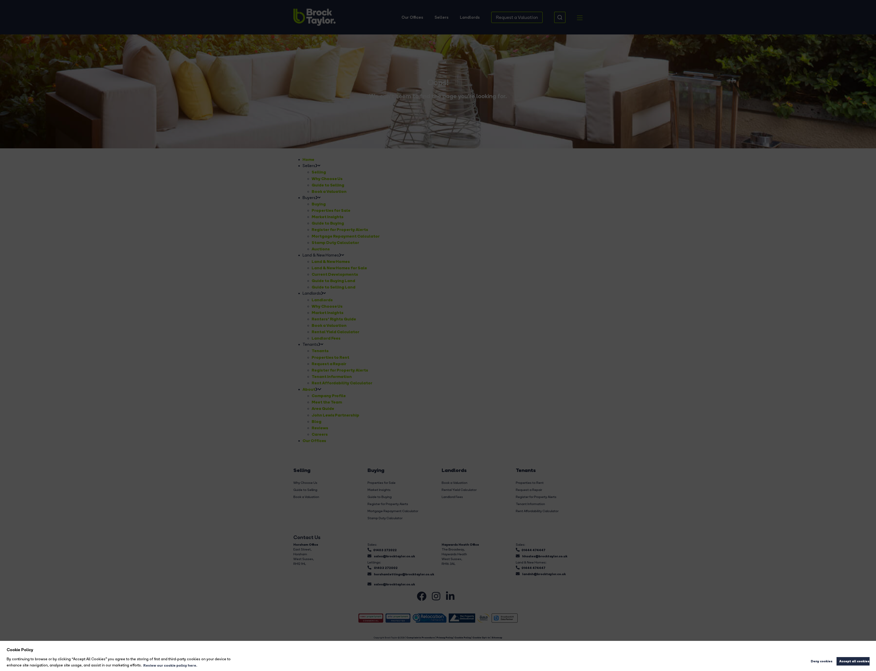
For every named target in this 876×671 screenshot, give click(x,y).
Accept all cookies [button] (854, 661)
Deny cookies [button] (821, 661)
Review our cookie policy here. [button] (170, 665)
